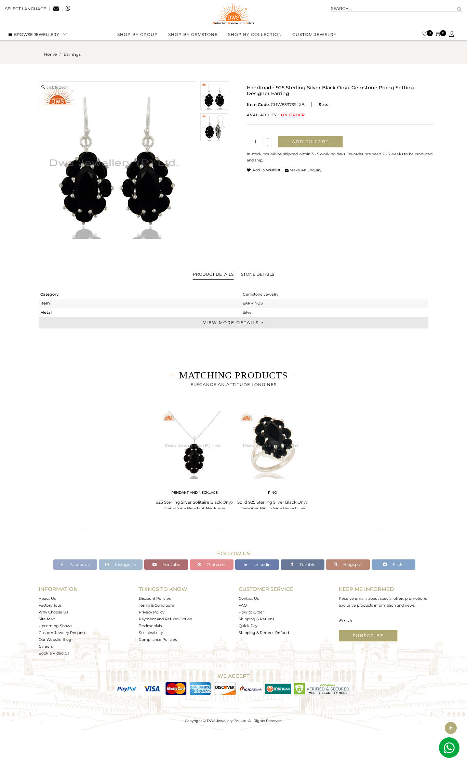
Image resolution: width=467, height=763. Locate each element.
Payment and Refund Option (165, 619)
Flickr (398, 564)
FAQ (243, 605)
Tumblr (306, 564)
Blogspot (352, 564)
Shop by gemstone (193, 34)
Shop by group (137, 34)
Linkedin (261, 564)
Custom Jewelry (314, 34)
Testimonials (150, 625)
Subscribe (368, 635)
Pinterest (216, 564)
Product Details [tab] (213, 274)
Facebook (79, 564)
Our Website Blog (55, 639)
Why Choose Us (53, 612)
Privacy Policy (151, 612)
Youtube (171, 564)
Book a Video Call (55, 653)
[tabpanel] (195, 459)
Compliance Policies (158, 639)
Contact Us (249, 598)
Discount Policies (155, 598)
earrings (72, 54)
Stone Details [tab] (257, 274)
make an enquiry (305, 170)
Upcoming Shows (55, 625)
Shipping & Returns (256, 619)
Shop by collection (255, 34)
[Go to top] (451, 728)
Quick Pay (248, 625)
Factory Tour (50, 605)
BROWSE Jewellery (36, 34)
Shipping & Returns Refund (264, 632)
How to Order (251, 612)
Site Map (47, 619)
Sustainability (151, 632)
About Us (47, 598)
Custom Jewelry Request (62, 632)
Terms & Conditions (156, 605)
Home (50, 54)
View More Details (232, 322)
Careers (46, 646)
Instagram (125, 564)
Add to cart (310, 141)
